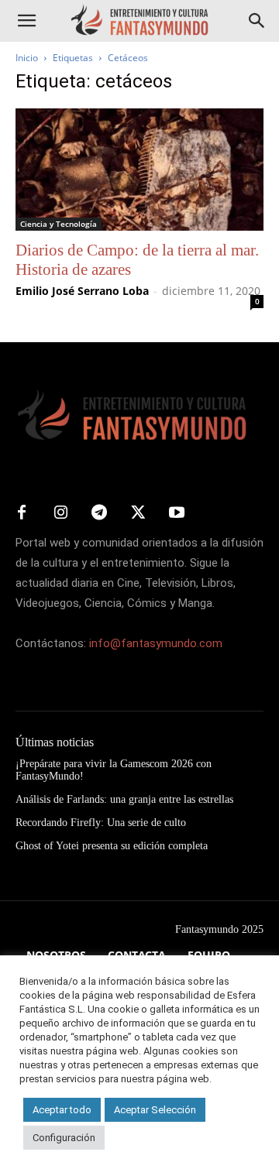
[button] (26, 21)
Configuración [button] (64, 1137)
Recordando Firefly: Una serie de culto (101, 822)
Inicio (27, 57)
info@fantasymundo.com (155, 643)
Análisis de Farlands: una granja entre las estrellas (124, 799)
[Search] (257, 21)
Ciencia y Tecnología (58, 223)
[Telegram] (99, 513)
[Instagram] (60, 513)
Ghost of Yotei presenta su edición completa (112, 846)
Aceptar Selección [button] (155, 1110)
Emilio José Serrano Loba (82, 290)
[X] (137, 513)
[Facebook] (21, 513)
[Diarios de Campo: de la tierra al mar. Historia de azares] (140, 169)
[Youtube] (176, 513)
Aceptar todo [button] (62, 1110)
